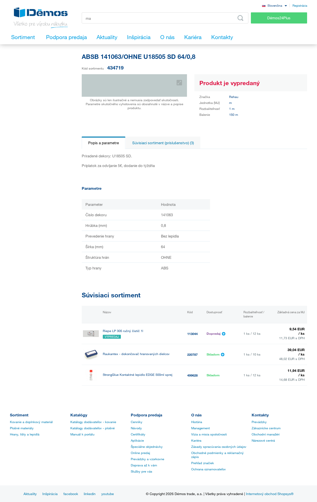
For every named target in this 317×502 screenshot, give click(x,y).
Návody (136, 428)
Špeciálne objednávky (147, 447)
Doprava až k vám (144, 465)
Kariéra (196, 440)
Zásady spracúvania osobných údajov (218, 447)
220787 (192, 355)
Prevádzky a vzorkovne (147, 459)
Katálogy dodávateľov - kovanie (93, 422)
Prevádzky (259, 422)
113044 (192, 334)
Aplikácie (137, 440)
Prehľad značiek (202, 463)
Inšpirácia (50, 494)
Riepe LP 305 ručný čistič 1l (123, 331)
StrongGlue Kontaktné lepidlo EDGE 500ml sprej (137, 375)
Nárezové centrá (263, 440)
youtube (107, 494)
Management (200, 428)
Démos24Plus (279, 18)
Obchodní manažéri (266, 434)
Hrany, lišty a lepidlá (24, 434)
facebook (70, 494)
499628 (192, 375)
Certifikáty (138, 434)
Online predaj (140, 453)
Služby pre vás (141, 471)
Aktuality (30, 494)
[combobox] (274, 5)
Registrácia (299, 5)
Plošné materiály (22, 428)
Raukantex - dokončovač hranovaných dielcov (136, 354)
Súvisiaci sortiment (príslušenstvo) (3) (163, 143)
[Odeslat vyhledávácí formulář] (240, 18)
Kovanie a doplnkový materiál (31, 422)
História (196, 422)
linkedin (90, 494)
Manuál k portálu (82, 434)
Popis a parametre (103, 143)
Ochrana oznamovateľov (208, 469)
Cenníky (136, 422)
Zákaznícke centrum (266, 428)
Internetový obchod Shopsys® (269, 494)
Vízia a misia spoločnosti (209, 434)
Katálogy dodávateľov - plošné (92, 428)
